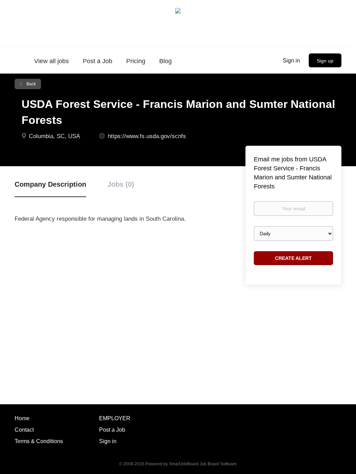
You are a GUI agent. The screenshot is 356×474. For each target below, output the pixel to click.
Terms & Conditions (39, 441)
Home (22, 418)
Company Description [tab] (50, 184)
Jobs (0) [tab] (120, 184)
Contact (24, 430)
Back (30, 84)
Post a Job (112, 430)
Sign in (291, 61)
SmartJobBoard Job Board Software (203, 464)
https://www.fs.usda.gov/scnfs (147, 136)
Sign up (325, 61)
